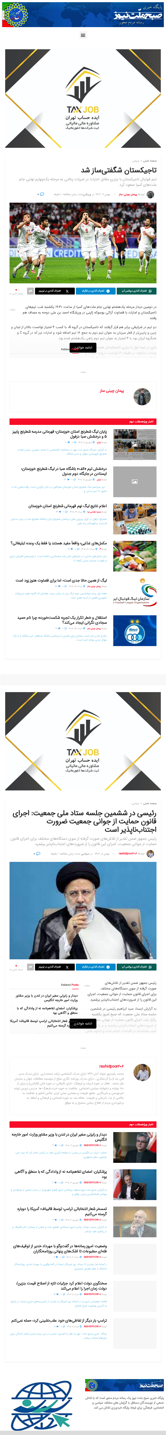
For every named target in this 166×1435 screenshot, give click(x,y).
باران (99, 442)
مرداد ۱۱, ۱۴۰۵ (73, 1294)
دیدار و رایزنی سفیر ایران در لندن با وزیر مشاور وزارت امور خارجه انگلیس (47, 998)
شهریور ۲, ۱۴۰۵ (72, 1220)
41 (69, 549)
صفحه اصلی (149, 161)
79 (57, 512)
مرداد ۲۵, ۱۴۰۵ (76, 586)
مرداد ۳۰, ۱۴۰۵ (88, 549)
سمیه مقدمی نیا (94, 512)
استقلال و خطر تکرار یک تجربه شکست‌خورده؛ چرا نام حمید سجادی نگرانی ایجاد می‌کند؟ (62, 620)
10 (66, 442)
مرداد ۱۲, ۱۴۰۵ (73, 1257)
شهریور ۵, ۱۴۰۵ (85, 479)
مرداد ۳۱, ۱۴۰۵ (76, 512)
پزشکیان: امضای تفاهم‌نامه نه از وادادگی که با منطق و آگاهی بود (47, 1010)
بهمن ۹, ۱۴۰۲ (103, 194)
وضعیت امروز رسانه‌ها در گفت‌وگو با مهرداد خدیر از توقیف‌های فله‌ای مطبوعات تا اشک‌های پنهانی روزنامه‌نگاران (60, 1248)
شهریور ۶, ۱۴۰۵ (72, 1145)
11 (54, 1257)
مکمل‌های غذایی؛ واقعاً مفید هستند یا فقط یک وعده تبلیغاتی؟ (59, 543)
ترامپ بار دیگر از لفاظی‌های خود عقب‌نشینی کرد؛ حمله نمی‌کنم (59, 1321)
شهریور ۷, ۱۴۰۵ (85, 442)
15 (56, 586)
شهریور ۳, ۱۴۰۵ (72, 1182)
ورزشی (135, 161)
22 (65, 479)
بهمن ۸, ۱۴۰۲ (102, 854)
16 (55, 1294)
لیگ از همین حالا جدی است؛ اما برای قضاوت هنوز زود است (61, 580)
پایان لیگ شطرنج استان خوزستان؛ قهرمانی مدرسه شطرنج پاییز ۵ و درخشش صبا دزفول (60, 434)
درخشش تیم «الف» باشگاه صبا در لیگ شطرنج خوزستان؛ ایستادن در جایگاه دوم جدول (64, 471)
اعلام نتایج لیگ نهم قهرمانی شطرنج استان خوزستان (68, 506)
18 (56, 628)
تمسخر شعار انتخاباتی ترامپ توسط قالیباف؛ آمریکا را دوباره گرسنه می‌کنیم (44, 1023)
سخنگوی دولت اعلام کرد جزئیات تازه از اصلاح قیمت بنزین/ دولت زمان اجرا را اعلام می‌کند (61, 1285)
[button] (83, 35)
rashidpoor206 (128, 854)
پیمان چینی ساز (128, 194)
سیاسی (135, 803)
